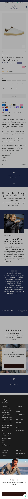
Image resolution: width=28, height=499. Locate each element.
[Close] (25, 461)
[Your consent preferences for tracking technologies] (25, 496)
